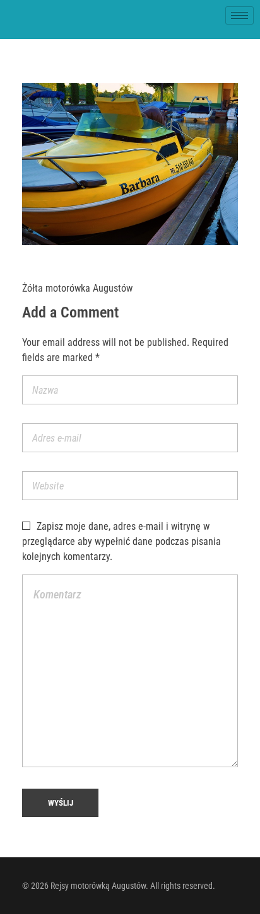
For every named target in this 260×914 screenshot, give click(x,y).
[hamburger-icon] (239, 15)
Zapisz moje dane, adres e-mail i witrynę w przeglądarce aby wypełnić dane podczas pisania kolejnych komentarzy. (121, 541)
